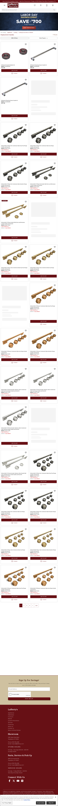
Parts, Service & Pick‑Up (20, 755)
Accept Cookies (40, 802)
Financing (11, 724)
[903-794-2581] (47, 5)
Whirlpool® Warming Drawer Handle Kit (38, 65)
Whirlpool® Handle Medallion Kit (8, 65)
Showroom (13, 734)
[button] (4, 5)
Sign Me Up (29, 698)
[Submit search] (54, 10)
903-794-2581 (15, 742)
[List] (35, 5)
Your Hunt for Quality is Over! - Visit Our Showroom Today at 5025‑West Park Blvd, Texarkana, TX (29, 1)
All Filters (15, 38)
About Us (10, 726)
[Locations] (41, 5)
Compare (15, 73)
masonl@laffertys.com (18, 744)
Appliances (9, 32)
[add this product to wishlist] (26, 44)
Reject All (51, 802)
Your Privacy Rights (6, 802)
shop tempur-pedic (29, 27)
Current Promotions (13, 721)
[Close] (55, 797)
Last (36, 605)
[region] (29, 800)
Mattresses (11, 715)
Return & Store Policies (14, 730)
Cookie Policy (27, 799)
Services (10, 722)
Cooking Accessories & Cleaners (26, 32)
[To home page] (13, 5)
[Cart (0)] (53, 5)
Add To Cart (14, 70)
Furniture (10, 717)
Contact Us (11, 728)
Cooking (15, 32)
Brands (10, 719)
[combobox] (43, 38)
